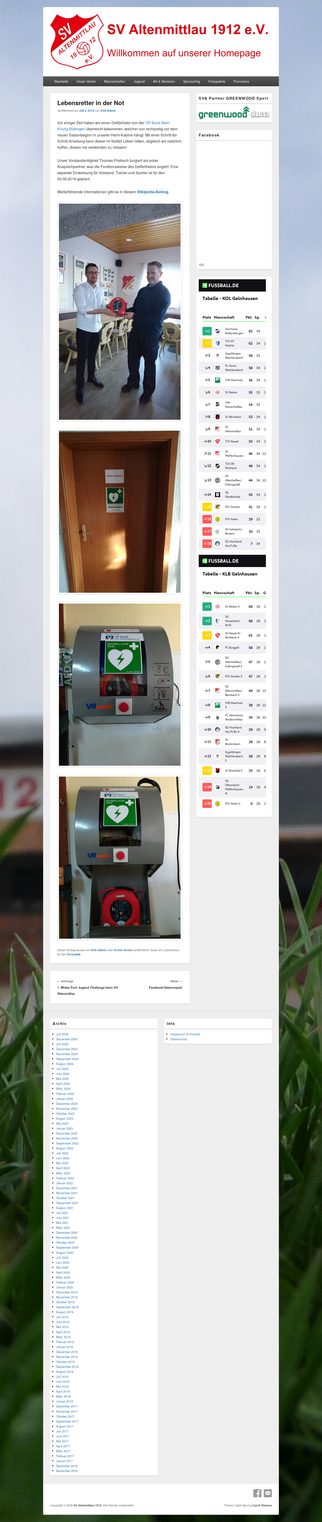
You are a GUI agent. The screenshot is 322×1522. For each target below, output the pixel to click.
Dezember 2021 (67, 1188)
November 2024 (67, 1054)
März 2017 (63, 1451)
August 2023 (64, 1118)
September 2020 (67, 1247)
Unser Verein (86, 81)
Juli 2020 (62, 1257)
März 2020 (63, 1277)
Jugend (139, 81)
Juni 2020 (62, 1262)
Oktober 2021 (65, 1198)
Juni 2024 (62, 1073)
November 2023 (67, 1108)
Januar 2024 (64, 1098)
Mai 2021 (62, 1222)
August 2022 (64, 1148)
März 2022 (63, 1173)
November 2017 (67, 1411)
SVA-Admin (108, 110)
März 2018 (63, 1396)
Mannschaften (114, 81)
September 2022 (67, 1143)
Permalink (74, 954)
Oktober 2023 (65, 1113)
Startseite (61, 81)
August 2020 (64, 1252)
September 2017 (67, 1421)
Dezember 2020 (67, 1232)
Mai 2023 (62, 1123)
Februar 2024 (65, 1093)
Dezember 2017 (67, 1406)
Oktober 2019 (65, 1302)
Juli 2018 (62, 1376)
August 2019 (64, 1312)
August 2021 (64, 1207)
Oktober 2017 (65, 1416)
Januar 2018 (64, 1401)
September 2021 (67, 1203)
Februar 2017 (65, 1456)
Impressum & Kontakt (185, 1034)
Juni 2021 (62, 1217)
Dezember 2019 (67, 1292)
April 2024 (63, 1083)
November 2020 (67, 1237)
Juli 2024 (62, 1068)
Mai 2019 (62, 1327)
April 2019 (63, 1332)
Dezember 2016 (67, 1466)
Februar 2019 (65, 1342)
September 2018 (67, 1366)
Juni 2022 (62, 1158)
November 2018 (67, 1356)
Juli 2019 (62, 1317)
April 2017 (63, 1446)
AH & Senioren (164, 81)
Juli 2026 (62, 1034)
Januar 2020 (64, 1287)
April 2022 (63, 1168)
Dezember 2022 (67, 1133)
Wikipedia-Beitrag (153, 191)
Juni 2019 (62, 1322)
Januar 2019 (64, 1347)
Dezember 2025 (67, 1039)
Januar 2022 (64, 1183)
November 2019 (67, 1297)
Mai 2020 (62, 1267)
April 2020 (63, 1272)
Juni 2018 (62, 1381)
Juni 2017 (62, 1436)
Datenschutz (178, 1039)
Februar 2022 (65, 1178)
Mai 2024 (62, 1078)
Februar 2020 (65, 1282)
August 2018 (64, 1371)
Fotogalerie (216, 81)
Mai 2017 (62, 1441)
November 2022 (67, 1138)
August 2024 (64, 1063)
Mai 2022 (62, 1163)
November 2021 (67, 1193)
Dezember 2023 (67, 1103)
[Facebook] (257, 1493)
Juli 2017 (62, 1431)
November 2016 (67, 1471)
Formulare (241, 81)
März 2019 (63, 1337)
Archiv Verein (123, 950)
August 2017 (64, 1426)
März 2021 (63, 1227)
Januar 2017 (64, 1461)
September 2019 (67, 1307)
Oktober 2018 (65, 1361)
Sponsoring (191, 81)
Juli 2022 (62, 1153)
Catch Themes (262, 1505)
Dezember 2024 (67, 1049)
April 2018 (63, 1391)
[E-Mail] (268, 1493)
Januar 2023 (64, 1128)
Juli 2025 (62, 1044)
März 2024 (63, 1088)
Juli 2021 (62, 1212)
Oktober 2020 (65, 1242)
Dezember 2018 (67, 1351)
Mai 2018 (62, 1386)
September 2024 (67, 1059)
